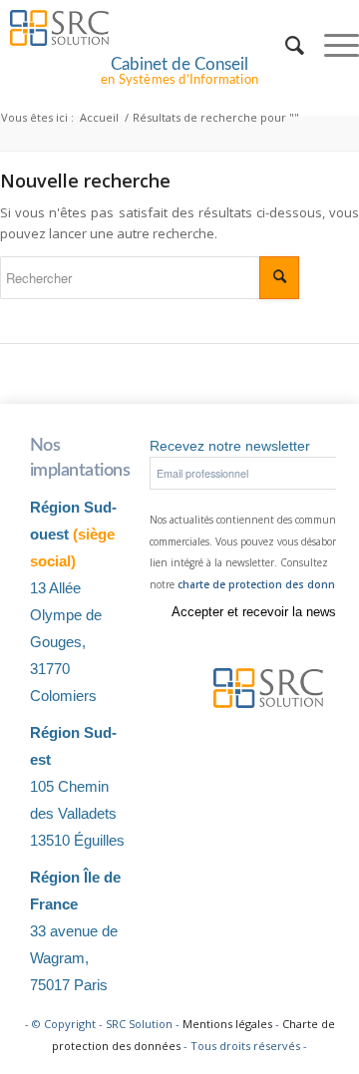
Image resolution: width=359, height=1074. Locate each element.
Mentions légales (227, 1023)
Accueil (99, 117)
